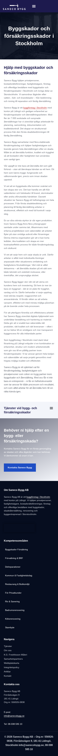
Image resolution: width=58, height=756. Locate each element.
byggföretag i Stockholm (35, 107)
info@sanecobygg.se (14, 716)
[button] (34, 6)
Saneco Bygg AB (23, 736)
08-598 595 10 (15, 724)
